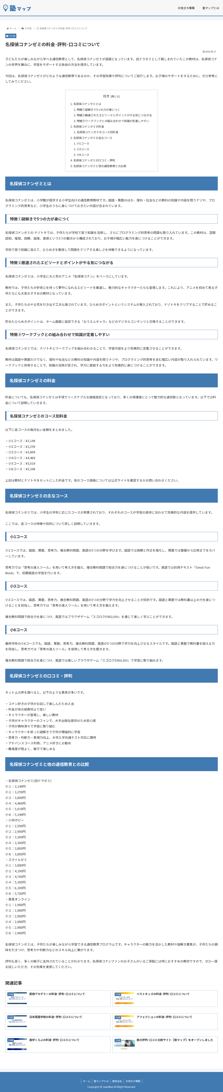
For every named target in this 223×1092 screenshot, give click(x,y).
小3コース (83, 149)
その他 (12, 35)
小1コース (83, 143)
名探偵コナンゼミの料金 (88, 126)
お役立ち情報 (133, 1081)
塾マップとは (101, 1081)
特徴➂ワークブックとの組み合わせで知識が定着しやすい (113, 121)
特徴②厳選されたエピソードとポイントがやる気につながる (114, 115)
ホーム (86, 1081)
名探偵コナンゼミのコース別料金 (97, 132)
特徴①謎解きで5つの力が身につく (98, 109)
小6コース (83, 155)
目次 (106, 96)
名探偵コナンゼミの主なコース (92, 138)
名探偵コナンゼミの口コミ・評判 (94, 160)
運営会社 (117, 1081)
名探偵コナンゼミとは (87, 104)
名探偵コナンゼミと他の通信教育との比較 (99, 166)
